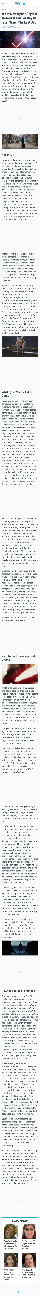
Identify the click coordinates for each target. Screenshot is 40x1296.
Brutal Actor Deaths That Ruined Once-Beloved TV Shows (9, 1275)
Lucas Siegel (9, 26)
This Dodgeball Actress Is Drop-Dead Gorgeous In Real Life (28, 1274)
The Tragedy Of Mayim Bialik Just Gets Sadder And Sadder (29, 1245)
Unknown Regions (13, 330)
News (4, 10)
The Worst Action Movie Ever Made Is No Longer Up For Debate (11, 1245)
